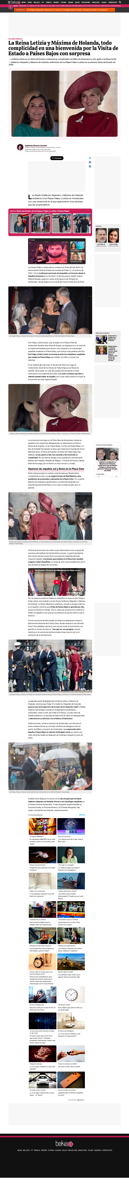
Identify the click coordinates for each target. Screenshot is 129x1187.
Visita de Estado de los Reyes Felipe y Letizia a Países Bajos (42, 211)
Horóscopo (107, 1150)
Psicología (72, 1150)
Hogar (58, 1150)
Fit (32, 1150)
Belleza (26, 1150)
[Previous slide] (98, 460)
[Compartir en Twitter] (90, 158)
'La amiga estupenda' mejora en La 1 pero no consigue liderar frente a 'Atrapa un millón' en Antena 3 (62, 10)
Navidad (97, 1150)
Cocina (51, 1150)
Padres (44, 1150)
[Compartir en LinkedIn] (90, 166)
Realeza (23, 6)
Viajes (90, 1150)
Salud (64, 1150)
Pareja (37, 1150)
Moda (19, 1150)
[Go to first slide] (116, 460)
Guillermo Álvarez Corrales (36, 145)
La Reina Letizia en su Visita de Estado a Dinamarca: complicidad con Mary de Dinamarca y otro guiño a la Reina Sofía (63, 58)
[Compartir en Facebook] (90, 162)
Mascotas (82, 1150)
